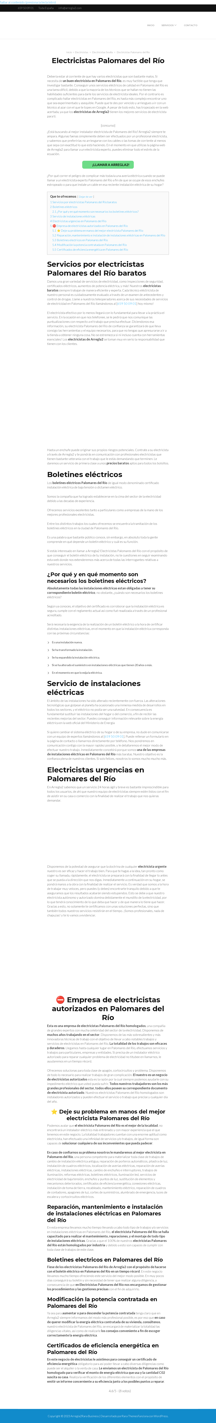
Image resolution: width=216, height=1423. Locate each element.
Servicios (167, 25)
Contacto (190, 25)
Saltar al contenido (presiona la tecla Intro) (28, 2)
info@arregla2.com (70, 8)
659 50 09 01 (26, 8)
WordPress (161, 1416)
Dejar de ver (86, 196)
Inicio (150, 25)
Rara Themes (130, 1416)
